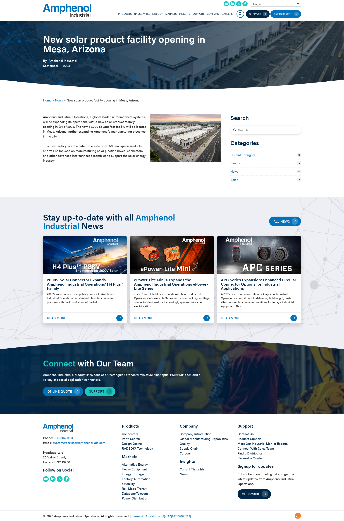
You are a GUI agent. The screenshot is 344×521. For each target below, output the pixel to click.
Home (47, 100)
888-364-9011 (63, 437)
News (59, 100)
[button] (240, 14)
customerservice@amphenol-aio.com (79, 442)
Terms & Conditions (146, 516)
